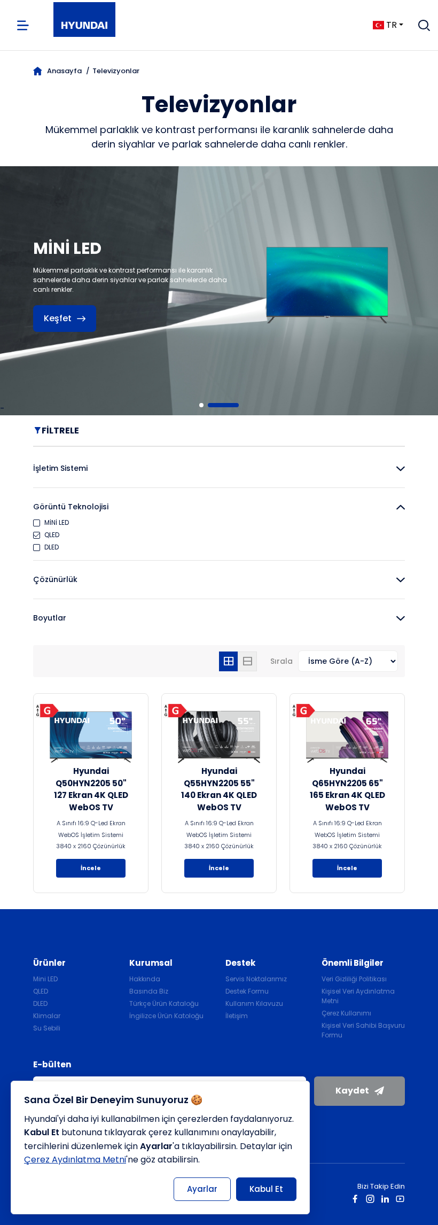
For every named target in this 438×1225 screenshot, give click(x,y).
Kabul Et (266, 1189)
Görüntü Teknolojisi (70, 506)
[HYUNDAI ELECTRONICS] (84, 25)
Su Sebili (46, 1028)
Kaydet (352, 1090)
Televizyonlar (115, 71)
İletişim (236, 1015)
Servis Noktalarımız (256, 978)
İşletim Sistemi (60, 468)
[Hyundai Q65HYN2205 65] (347, 737)
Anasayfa (64, 71)
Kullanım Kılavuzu (254, 1003)
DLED (40, 1003)
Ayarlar (202, 1189)
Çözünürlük (55, 579)
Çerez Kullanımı (346, 1013)
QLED (40, 991)
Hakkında (144, 978)
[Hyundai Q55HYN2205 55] (219, 737)
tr (391, 25)
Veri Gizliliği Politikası (354, 978)
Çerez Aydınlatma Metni (75, 1159)
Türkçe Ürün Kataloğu (164, 1003)
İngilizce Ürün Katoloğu (166, 1015)
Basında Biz (148, 991)
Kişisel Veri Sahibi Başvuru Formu (363, 1030)
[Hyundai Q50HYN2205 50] (91, 737)
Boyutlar (49, 617)
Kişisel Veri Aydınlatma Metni (358, 996)
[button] (214, 405)
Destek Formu (247, 991)
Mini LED (45, 978)
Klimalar (46, 1015)
